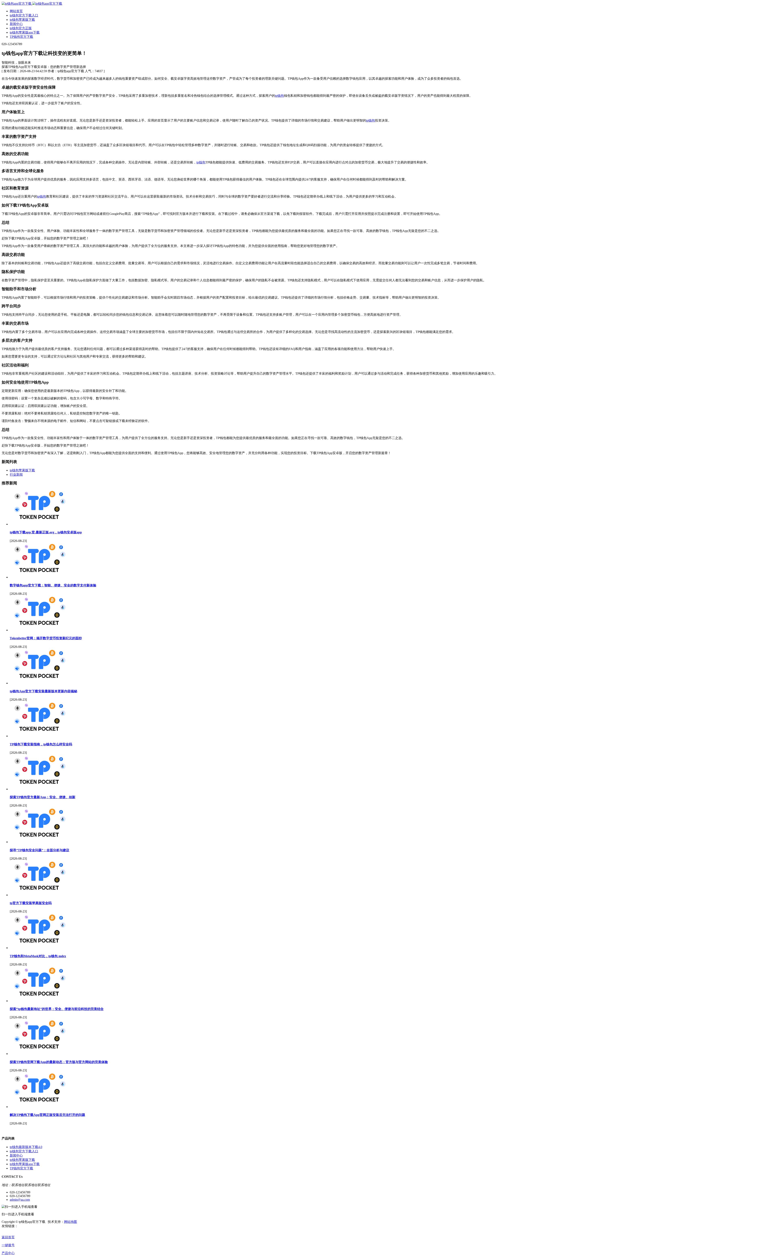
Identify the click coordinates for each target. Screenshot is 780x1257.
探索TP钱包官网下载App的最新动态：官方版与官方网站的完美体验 (59, 1062)
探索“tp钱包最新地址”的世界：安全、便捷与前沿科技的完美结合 (57, 1009)
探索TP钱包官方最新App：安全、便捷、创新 (42, 797)
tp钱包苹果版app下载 (25, 1164)
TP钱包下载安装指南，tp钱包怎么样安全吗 (41, 744)
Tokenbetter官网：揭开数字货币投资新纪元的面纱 (46, 638)
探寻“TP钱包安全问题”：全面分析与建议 (39, 850)
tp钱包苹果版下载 (22, 470)
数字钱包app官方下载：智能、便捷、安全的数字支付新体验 (53, 585)
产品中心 (8, 1253)
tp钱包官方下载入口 (24, 1151)
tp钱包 (279, 95)
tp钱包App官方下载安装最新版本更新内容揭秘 (43, 691)
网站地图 (70, 1221)
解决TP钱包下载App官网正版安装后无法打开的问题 (47, 1115)
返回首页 (8, 1237)
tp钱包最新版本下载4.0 (26, 1147)
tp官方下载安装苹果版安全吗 (31, 903)
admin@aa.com (20, 1199)
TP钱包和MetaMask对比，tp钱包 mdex (38, 956)
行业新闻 (16, 474)
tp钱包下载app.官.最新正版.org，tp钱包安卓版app (46, 532)
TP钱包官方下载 (21, 1168)
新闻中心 (16, 1155)
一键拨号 (8, 1245)
